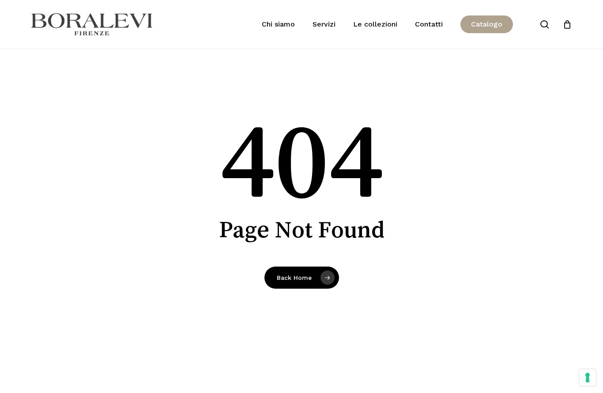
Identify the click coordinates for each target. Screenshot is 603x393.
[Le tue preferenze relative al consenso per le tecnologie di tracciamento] (587, 377)
